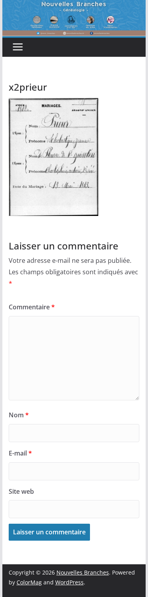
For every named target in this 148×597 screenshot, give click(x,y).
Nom (19, 415)
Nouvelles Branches (82, 572)
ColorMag (29, 582)
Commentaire (32, 307)
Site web (21, 491)
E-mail (20, 453)
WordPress (69, 582)
